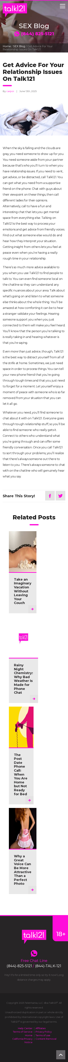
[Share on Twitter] (60, 495)
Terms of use (43, 1035)
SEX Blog (19, 46)
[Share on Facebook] (50, 495)
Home (7, 46)
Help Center (25, 1028)
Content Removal (46, 1038)
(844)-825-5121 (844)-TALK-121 (34, 966)
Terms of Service (22, 1031)
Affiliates (41, 1028)
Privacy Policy (44, 1031)
